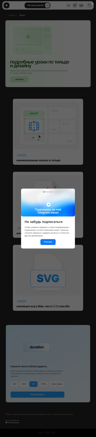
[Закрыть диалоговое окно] (92, 4)
